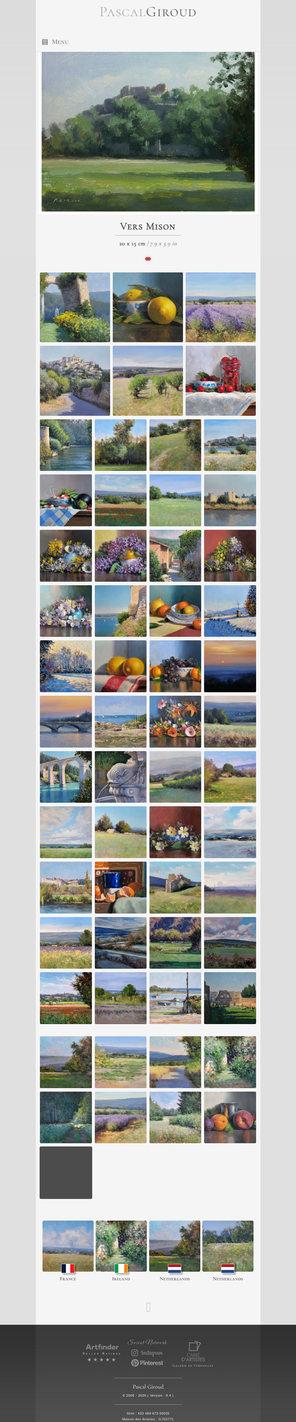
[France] (68, 1246)
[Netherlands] (174, 1246)
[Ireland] (121, 1246)
